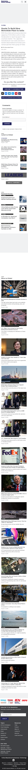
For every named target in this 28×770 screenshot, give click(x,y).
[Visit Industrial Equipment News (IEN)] (17, 700)
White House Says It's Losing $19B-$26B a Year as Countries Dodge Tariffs (14, 494)
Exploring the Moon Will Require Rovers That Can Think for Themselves (13, 522)
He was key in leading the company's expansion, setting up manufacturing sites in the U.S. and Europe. (13, 580)
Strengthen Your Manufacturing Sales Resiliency (9, 140)
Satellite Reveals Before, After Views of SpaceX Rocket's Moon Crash (13, 658)
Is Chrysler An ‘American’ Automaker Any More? (9, 217)
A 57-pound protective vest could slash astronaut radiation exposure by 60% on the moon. (12, 551)
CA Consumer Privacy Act (20, 764)
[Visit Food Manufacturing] (10, 700)
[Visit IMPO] (24, 700)
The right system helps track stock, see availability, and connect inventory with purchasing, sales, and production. (13, 304)
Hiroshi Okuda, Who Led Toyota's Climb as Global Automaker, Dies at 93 (13, 577)
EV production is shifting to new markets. (11, 606)
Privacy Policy (23, 763)
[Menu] (25, 2)
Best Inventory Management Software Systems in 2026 (8, 227)
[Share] (6, 93)
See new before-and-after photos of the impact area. (13, 388)
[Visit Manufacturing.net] (10, 702)
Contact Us (9, 763)
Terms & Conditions (8, 764)
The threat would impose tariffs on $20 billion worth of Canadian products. (13, 441)
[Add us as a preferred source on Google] (19, 93)
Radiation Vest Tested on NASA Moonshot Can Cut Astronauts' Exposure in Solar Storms (13, 548)
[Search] (22, 2)
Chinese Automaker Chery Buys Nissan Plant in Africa (13, 604)
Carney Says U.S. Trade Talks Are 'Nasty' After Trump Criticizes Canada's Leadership (13, 684)
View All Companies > (14, 182)
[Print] (2, 93)
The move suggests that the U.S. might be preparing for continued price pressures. (13, 633)
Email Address (6, 117)
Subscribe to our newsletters (14, 89)
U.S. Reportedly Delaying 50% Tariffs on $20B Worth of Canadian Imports (12, 411)
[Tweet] (12, 93)
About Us (4, 763)
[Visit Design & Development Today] (3, 700)
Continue (7, 123)
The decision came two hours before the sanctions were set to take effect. (13, 414)
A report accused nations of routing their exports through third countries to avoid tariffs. (12, 497)
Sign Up (4, 718)
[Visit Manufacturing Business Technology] (17, 702)
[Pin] (16, 93)
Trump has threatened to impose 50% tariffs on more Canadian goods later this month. (13, 687)
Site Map (15, 766)
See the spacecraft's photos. (8, 660)
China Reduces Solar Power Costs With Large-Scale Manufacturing (9, 208)
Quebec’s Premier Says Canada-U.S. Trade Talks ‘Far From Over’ (9, 156)
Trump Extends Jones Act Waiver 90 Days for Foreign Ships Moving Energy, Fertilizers (12, 630)
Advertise (16, 763)
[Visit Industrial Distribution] (3, 702)
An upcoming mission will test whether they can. (12, 524)
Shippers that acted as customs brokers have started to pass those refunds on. (13, 470)
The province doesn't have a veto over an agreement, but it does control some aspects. (13, 361)
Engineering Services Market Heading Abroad (8, 198)
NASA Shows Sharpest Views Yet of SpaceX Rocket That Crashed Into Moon (9, 165)
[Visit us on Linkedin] (13, 760)
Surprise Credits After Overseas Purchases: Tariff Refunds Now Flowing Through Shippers (13, 467)
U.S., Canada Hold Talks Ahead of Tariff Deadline (13, 438)
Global (3, 25)
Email (2, 712)
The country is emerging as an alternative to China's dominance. (13, 332)
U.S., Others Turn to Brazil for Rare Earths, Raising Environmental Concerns (8, 148)
